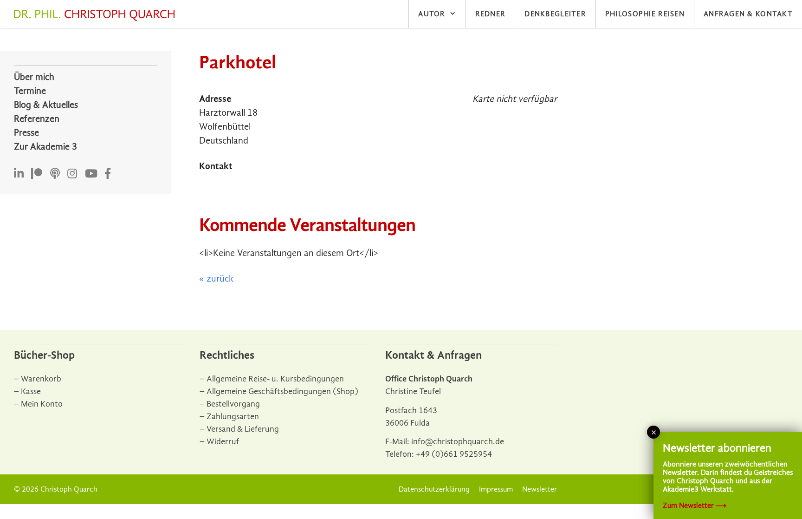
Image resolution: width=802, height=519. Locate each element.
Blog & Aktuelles (46, 104)
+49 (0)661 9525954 (454, 454)
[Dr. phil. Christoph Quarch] (96, 15)
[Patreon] (36, 174)
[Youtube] (91, 174)
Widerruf (223, 442)
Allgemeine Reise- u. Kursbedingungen (275, 379)
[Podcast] (55, 174)
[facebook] (107, 174)
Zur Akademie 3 (45, 146)
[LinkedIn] (19, 174)
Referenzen (36, 118)
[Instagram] (72, 174)
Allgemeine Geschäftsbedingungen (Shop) (282, 391)
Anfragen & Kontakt (748, 14)
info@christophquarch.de (457, 442)
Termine (30, 90)
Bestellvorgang (233, 404)
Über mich (34, 77)
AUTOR (431, 14)
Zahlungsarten (233, 416)
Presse (26, 132)
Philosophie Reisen (645, 14)
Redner (490, 14)
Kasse (31, 391)
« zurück (216, 278)
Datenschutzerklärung (434, 489)
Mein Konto (42, 404)
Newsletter (539, 489)
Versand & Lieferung (243, 429)
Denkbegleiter (555, 14)
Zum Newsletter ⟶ (694, 505)
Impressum (496, 489)
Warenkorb (41, 379)
